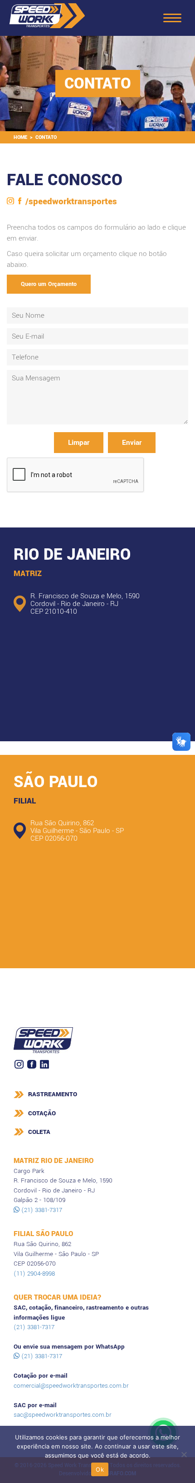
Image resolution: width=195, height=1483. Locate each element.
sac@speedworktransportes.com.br (63, 1414)
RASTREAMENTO (52, 1094)
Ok (100, 1469)
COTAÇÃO (42, 1113)
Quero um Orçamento (49, 284)
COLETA (39, 1132)
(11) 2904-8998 (34, 1273)
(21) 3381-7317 (41, 1210)
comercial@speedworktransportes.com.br (71, 1385)
